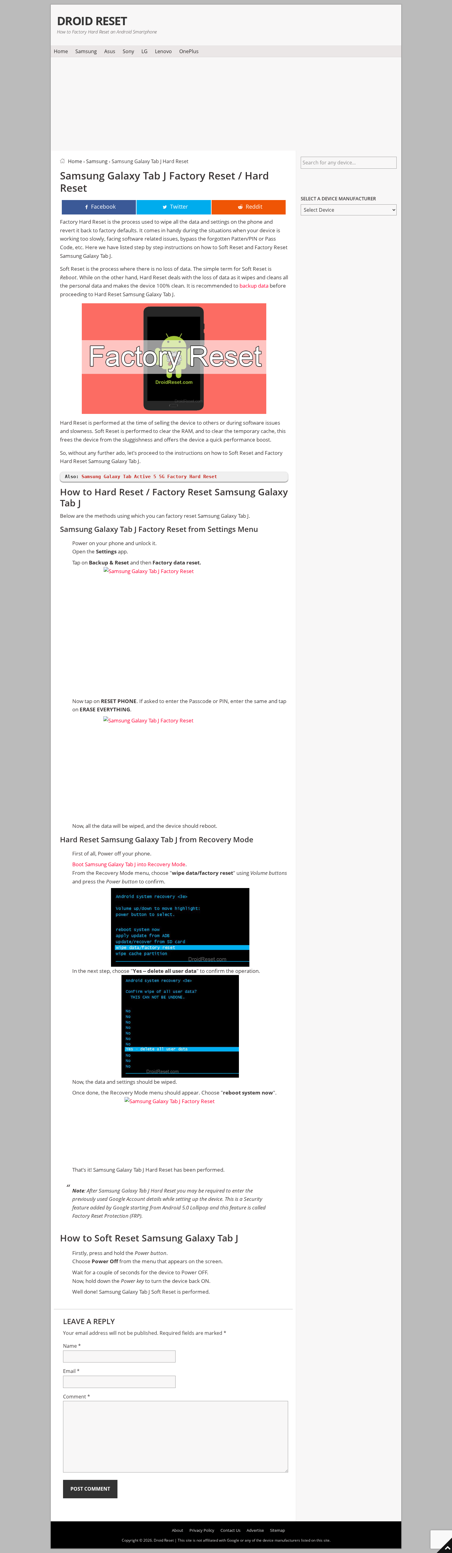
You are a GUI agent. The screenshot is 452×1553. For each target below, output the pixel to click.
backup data (254, 285)
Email (71, 1371)
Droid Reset (92, 21)
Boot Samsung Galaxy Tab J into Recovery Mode (128, 864)
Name (72, 1346)
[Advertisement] (226, 103)
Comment (76, 1396)
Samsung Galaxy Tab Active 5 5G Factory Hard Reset (149, 476)
